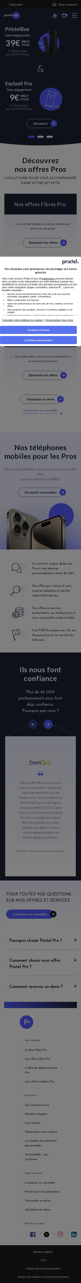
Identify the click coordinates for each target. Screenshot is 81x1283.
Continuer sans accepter (38, 340)
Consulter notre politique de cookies (22, 320)
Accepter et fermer (38, 329)
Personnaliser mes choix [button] (59, 320)
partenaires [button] (48, 278)
